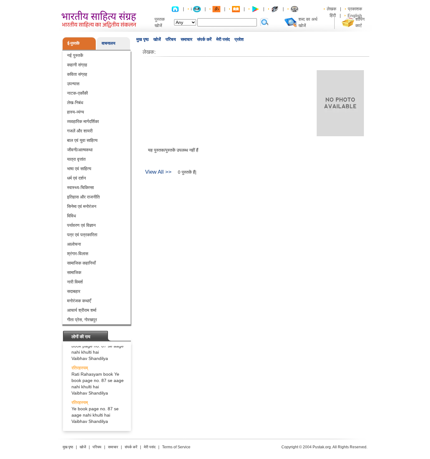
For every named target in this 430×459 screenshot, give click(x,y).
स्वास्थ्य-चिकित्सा (80, 187)
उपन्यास (73, 83)
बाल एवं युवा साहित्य (82, 140)
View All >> (158, 172)
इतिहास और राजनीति (83, 196)
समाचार (186, 39)
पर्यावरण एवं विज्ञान (81, 225)
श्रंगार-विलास (77, 253)
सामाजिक (74, 272)
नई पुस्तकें (75, 55)
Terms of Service (176, 447)
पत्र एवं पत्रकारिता (82, 234)
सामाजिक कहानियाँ (81, 263)
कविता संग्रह (77, 74)
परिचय (171, 39)
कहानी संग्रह (77, 64)
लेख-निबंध (75, 102)
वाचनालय (108, 43)
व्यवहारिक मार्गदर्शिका (83, 121)
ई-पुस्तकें (73, 43)
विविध (71, 215)
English (355, 15)
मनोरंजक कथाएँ (79, 300)
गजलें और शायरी (80, 130)
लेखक (331, 8)
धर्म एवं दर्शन (76, 178)
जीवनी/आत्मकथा (80, 149)
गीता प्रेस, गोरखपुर (82, 319)
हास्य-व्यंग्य (75, 112)
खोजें (157, 39)
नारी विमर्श (75, 281)
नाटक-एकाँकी (77, 93)
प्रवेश (239, 39)
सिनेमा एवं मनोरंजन (81, 206)
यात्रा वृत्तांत (76, 159)
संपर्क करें (204, 39)
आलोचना (74, 244)
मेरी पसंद (223, 39)
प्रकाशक (355, 8)
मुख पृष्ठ (142, 39)
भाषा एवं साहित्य (79, 168)
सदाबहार (73, 291)
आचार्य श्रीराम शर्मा (81, 310)
